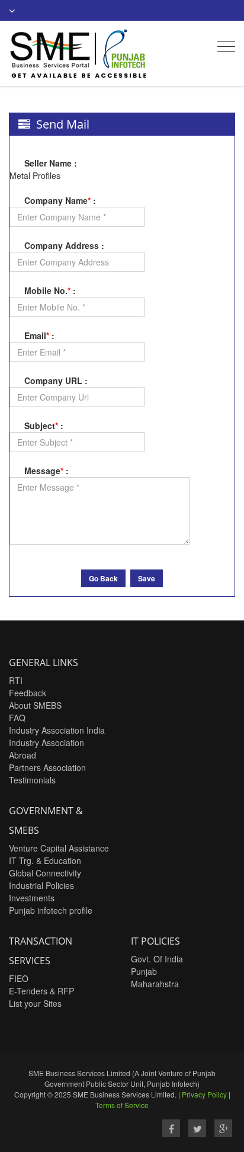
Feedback (27, 693)
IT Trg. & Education (45, 860)
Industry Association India (57, 730)
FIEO (18, 978)
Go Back (103, 578)
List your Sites (35, 1003)
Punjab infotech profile (50, 910)
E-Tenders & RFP (41, 991)
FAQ (17, 718)
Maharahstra (155, 984)
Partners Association (47, 767)
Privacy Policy (204, 1094)
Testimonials (32, 780)
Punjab (144, 971)
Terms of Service (122, 1105)
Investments (31, 898)
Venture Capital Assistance (59, 848)
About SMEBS (35, 705)
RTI (16, 680)
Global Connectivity (45, 873)
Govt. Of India (157, 959)
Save (146, 578)
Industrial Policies (41, 885)
